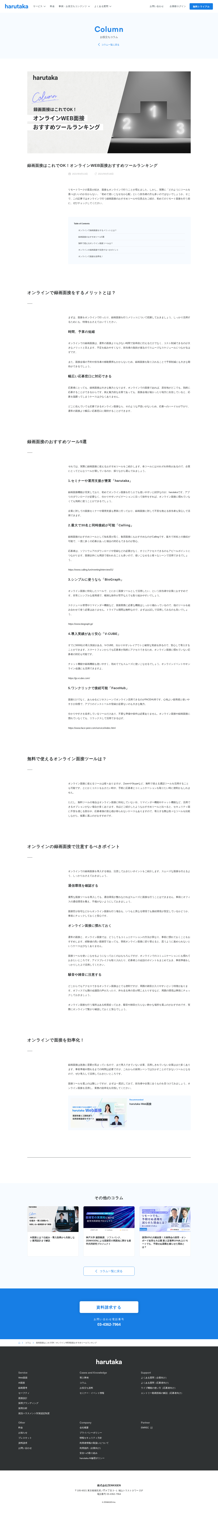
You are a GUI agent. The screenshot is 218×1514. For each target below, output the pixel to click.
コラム (83, 1382)
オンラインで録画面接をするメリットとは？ (97, 230)
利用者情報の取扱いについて (94, 1443)
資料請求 (22, 1443)
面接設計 (22, 1398)
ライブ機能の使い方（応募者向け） (159, 1388)
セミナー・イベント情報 (92, 1393)
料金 (52, 6)
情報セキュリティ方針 (91, 1438)
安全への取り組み (89, 1453)
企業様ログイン (178, 6)
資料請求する (109, 1307)
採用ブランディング (28, 1403)
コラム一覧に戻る (110, 44)
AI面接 (21, 1382)
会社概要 (84, 1427)
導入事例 (84, 1377)
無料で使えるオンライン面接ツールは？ (95, 243)
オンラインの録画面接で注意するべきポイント (98, 250)
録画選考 (22, 1388)
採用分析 (22, 1408)
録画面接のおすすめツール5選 (91, 237)
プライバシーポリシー (91, 1432)
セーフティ (24, 1393)
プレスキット (25, 1438)
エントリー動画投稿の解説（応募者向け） (162, 1393)
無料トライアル (201, 6)
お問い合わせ (157, 6)
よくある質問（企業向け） (154, 1377)
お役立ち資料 (86, 1388)
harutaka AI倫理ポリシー (92, 1458)
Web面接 (22, 1377)
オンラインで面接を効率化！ (90, 256)
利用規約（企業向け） (91, 1448)
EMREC (145, 1427)
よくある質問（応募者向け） (155, 1382)
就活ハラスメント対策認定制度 (34, 1413)
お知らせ (22, 1432)
